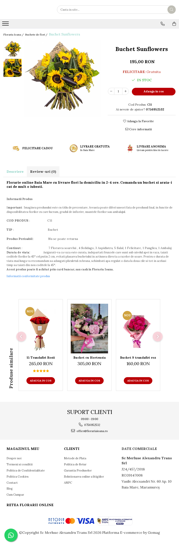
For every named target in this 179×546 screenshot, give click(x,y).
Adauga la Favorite (140, 121)
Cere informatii (140, 129)
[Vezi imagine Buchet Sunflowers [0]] (12, 49)
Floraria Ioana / (13, 34)
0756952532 (92, 425)
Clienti (71, 448)
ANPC (68, 483)
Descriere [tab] (15, 171)
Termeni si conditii (20, 464)
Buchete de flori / (36, 34)
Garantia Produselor (78, 470)
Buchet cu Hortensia (89, 357)
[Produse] (6, 25)
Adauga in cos (154, 91)
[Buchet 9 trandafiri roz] (138, 328)
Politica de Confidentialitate (26, 470)
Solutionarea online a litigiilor (84, 476)
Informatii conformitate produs (28, 276)
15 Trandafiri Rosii (41, 357)
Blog (10, 488)
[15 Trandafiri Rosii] (40, 328)
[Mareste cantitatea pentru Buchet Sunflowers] (125, 91)
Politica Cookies (18, 476)
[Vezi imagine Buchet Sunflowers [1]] (12, 68)
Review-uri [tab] (43, 171)
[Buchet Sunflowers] (62, 78)
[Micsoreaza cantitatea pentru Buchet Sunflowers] (111, 91)
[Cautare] (171, 9)
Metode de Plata (75, 458)
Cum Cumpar (15, 495)
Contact (12, 483)
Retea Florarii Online (30, 505)
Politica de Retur (75, 464)
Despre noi (14, 458)
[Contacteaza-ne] (163, 23)
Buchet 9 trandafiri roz (138, 357)
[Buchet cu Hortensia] (89, 328)
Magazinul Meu (23, 448)
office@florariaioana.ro (92, 431)
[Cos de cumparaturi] (174, 23)
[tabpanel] (62, 78)
